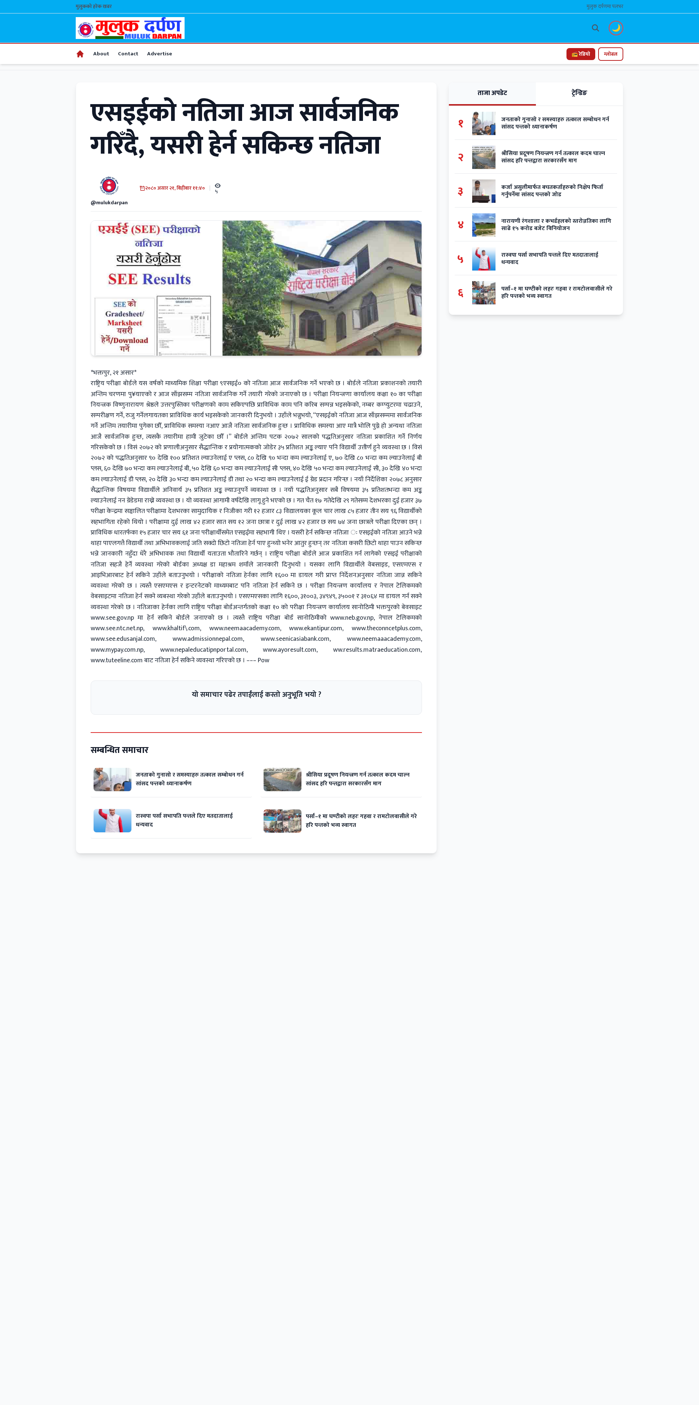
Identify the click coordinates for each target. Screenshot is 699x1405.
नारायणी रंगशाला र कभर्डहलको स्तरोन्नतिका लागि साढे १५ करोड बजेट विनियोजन (556, 225)
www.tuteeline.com (117, 660)
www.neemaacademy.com (244, 628)
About (101, 53)
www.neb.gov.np (352, 617)
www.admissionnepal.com (208, 639)
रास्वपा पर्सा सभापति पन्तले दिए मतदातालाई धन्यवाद (184, 820)
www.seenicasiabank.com (295, 639)
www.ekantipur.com (315, 628)
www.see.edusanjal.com (123, 639)
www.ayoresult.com (289, 649)
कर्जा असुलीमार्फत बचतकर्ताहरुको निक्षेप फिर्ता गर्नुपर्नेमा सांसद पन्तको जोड (552, 191)
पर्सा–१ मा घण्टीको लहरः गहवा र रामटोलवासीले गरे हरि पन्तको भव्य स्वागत (361, 821)
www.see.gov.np (112, 617)
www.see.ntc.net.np (117, 628)
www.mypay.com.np (117, 649)
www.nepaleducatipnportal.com (203, 649)
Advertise (159, 53)
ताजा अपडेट (492, 93)
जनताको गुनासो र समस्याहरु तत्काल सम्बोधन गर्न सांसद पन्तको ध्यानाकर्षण (190, 779)
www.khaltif (169, 628)
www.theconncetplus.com (386, 628)
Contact (128, 53)
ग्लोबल (610, 54)
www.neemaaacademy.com (384, 639)
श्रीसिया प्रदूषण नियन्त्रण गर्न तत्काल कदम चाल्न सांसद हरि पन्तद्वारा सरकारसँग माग (358, 779)
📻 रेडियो (581, 54)
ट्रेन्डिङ (579, 93)
